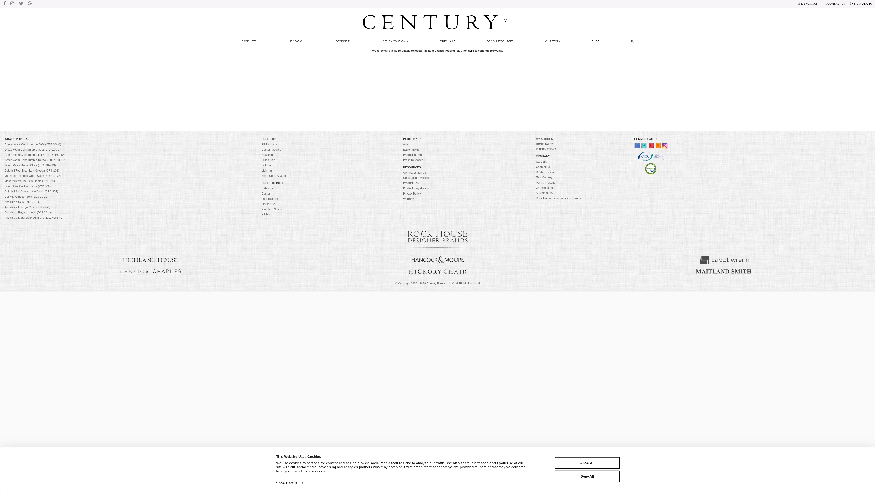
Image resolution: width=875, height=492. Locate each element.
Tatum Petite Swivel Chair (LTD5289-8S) (30, 165)
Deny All (587, 476)
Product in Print (413, 154)
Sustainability (544, 193)
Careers (541, 161)
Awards (408, 144)
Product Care (411, 183)
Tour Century (544, 177)
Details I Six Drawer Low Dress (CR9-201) (31, 191)
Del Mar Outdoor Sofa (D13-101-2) (27, 196)
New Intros (268, 154)
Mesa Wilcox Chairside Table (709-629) (30, 181)
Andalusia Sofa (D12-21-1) (22, 202)
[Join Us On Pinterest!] (30, 4)
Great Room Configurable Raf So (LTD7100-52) (35, 160)
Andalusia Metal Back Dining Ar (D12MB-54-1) (34, 217)
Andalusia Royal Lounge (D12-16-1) (28, 212)
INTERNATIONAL (547, 149)
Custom (266, 193)
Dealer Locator (545, 172)
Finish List (268, 204)
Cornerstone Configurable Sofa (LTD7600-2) (33, 144)
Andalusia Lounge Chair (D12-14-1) (27, 207)
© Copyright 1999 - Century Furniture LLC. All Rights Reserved (437, 283)
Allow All (587, 463)
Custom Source (271, 149)
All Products (269, 144)
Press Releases (413, 160)
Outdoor (267, 165)
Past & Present (545, 182)
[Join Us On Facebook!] (4, 4)
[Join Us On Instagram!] (12, 4)
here (471, 50)
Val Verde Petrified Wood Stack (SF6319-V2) (33, 175)
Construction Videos (416, 177)
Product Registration (416, 188)
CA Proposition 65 (414, 172)
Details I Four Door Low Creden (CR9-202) (32, 170)
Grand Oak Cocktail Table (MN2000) (28, 186)
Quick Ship (447, 41)
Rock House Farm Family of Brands (558, 198)
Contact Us (543, 167)
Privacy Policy (412, 193)
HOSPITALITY (545, 144)
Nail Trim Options (273, 209)
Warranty (408, 198)
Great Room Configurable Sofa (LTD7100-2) (33, 149)
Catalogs (267, 188)
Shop (595, 41)
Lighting (267, 170)
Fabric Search (270, 198)
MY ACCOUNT (545, 139)
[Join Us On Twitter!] (21, 4)
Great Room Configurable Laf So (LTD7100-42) (35, 154)
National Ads (411, 149)
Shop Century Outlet (274, 175)
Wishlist (266, 214)
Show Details (286, 483)
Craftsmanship (545, 188)
